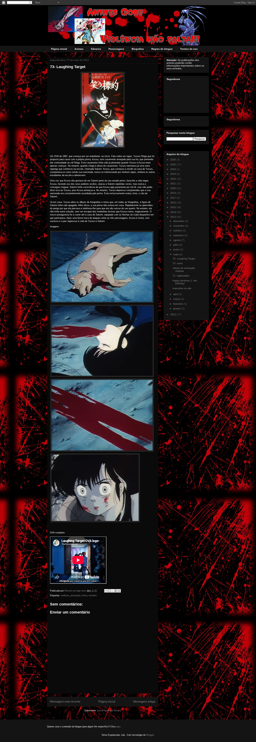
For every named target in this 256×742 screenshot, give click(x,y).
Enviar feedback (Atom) (109, 710)
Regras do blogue (162, 48)
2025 (173, 164)
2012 (173, 314)
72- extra (178, 263)
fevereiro (178, 303)
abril (176, 294)
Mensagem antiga (144, 701)
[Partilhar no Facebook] (116, 591)
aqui (118, 726)
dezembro (179, 221)
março (177, 298)
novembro (179, 225)
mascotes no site (182, 288)
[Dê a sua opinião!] (109, 591)
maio (176, 254)
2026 (173, 159)
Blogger (150, 735)
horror (84, 595)
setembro (178, 235)
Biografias (138, 48)
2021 (173, 183)
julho (176, 244)
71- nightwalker (181, 275)
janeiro (177, 308)
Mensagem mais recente (65, 701)
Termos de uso (189, 48)
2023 (173, 173)
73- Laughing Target (184, 258)
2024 (173, 169)
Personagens (116, 48)
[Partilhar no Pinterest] (119, 591)
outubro (178, 230)
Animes (79, 48)
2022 (173, 178)
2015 (173, 207)
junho (176, 249)
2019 (173, 193)
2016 (173, 202)
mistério (93, 595)
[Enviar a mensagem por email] (106, 591)
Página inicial (59, 48)
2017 (173, 197)
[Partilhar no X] (112, 591)
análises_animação (70, 595)
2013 (173, 216)
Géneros (96, 48)
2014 (173, 212)
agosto (177, 240)
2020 (173, 188)
